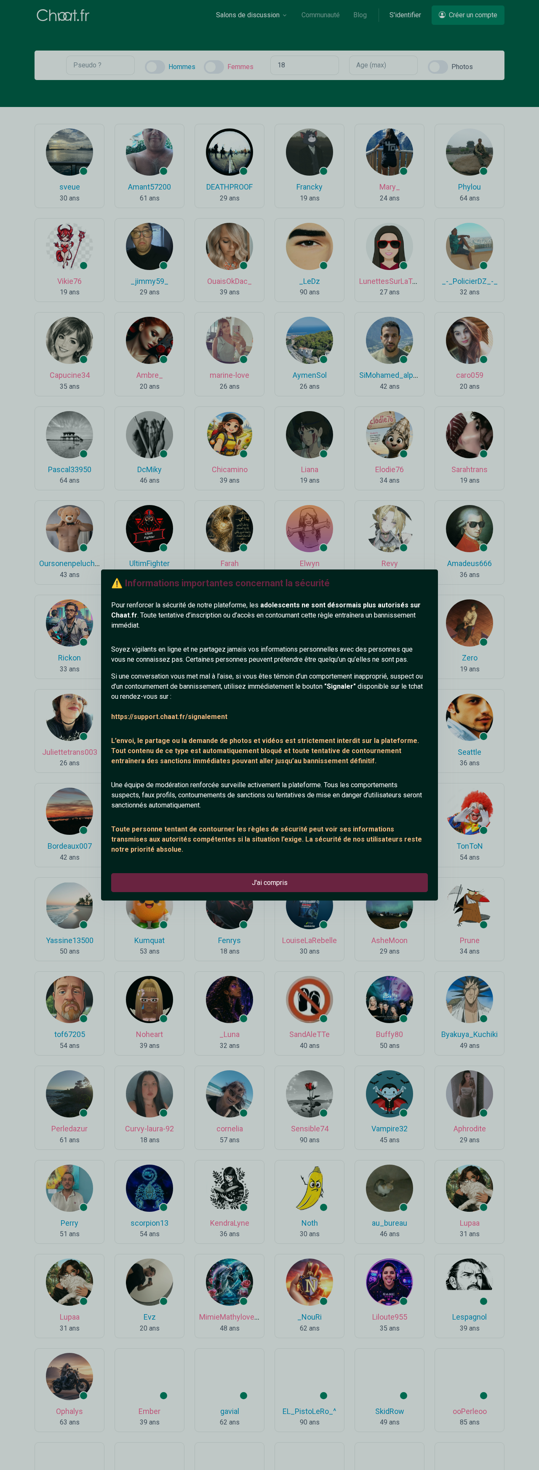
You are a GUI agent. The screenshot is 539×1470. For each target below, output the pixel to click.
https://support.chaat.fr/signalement (169, 717)
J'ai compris (270, 883)
